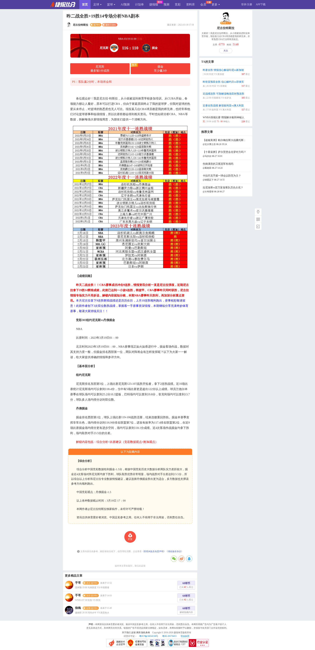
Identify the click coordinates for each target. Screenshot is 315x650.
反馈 (133, 632)
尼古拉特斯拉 (225, 28)
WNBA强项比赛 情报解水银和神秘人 (226, 119)
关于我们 (126, 632)
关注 (225, 50)
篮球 (110, 4)
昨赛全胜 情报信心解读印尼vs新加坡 (226, 72)
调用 (138, 632)
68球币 (186, 585)
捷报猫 (153, 4)
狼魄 (78, 607)
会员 (203, 4)
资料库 (190, 4)
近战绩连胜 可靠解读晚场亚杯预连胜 (226, 95)
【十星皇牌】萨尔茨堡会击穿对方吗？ (224, 154)
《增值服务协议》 (174, 551)
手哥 (78, 582)
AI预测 (125, 4)
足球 (96, 4)
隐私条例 (145, 632)
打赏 (130, 539)
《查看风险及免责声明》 (154, 551)
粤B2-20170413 (169, 636)
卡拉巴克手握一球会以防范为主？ (222, 177)
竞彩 (178, 4)
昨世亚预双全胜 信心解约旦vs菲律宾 (226, 84)
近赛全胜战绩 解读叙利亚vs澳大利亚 (226, 107)
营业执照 (185, 636)
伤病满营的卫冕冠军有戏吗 (218, 165)
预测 (166, 4)
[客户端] (258, 219)
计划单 (139, 4)
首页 (85, 4)
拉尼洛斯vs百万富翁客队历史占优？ (223, 189)
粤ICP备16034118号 (148, 636)
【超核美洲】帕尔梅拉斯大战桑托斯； (224, 142)
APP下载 (261, 4)
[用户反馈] (258, 226)
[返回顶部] (258, 212)
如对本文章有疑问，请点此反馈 (130, 566)
